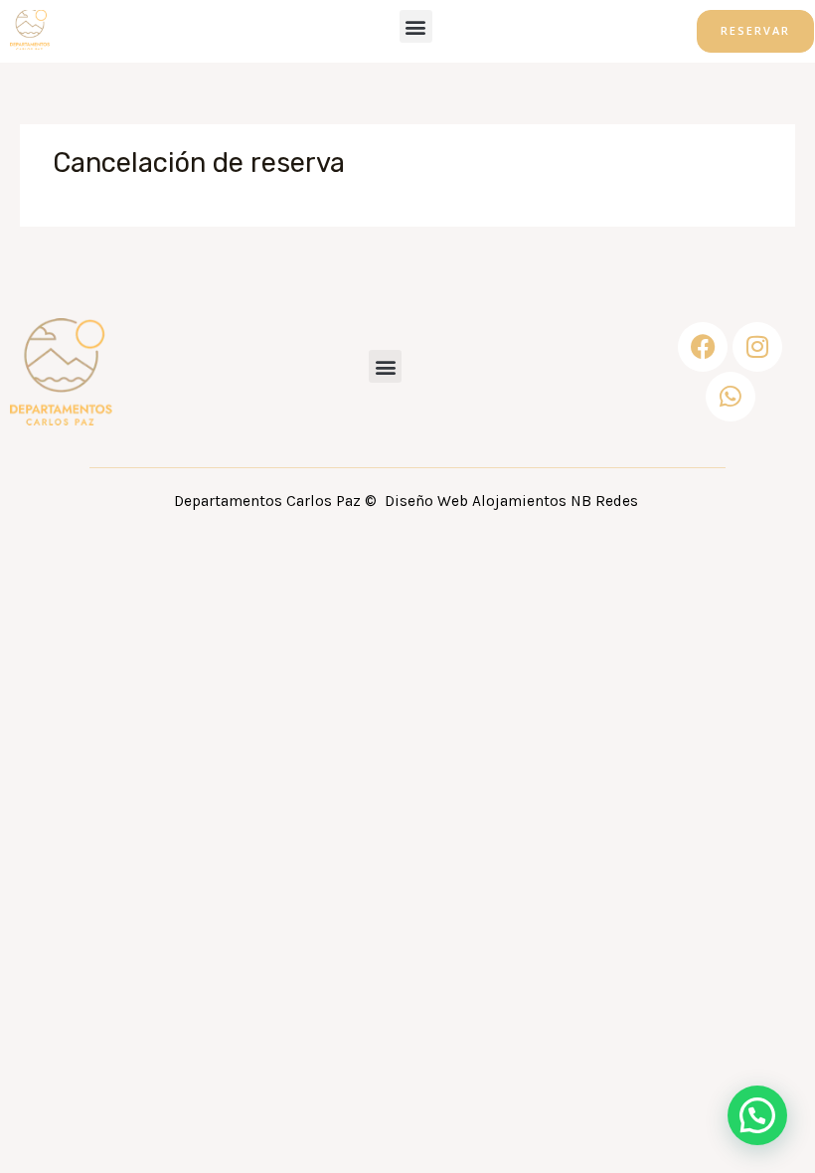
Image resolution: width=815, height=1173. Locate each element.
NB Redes (606, 501)
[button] (416, 26)
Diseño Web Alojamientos (476, 501)
